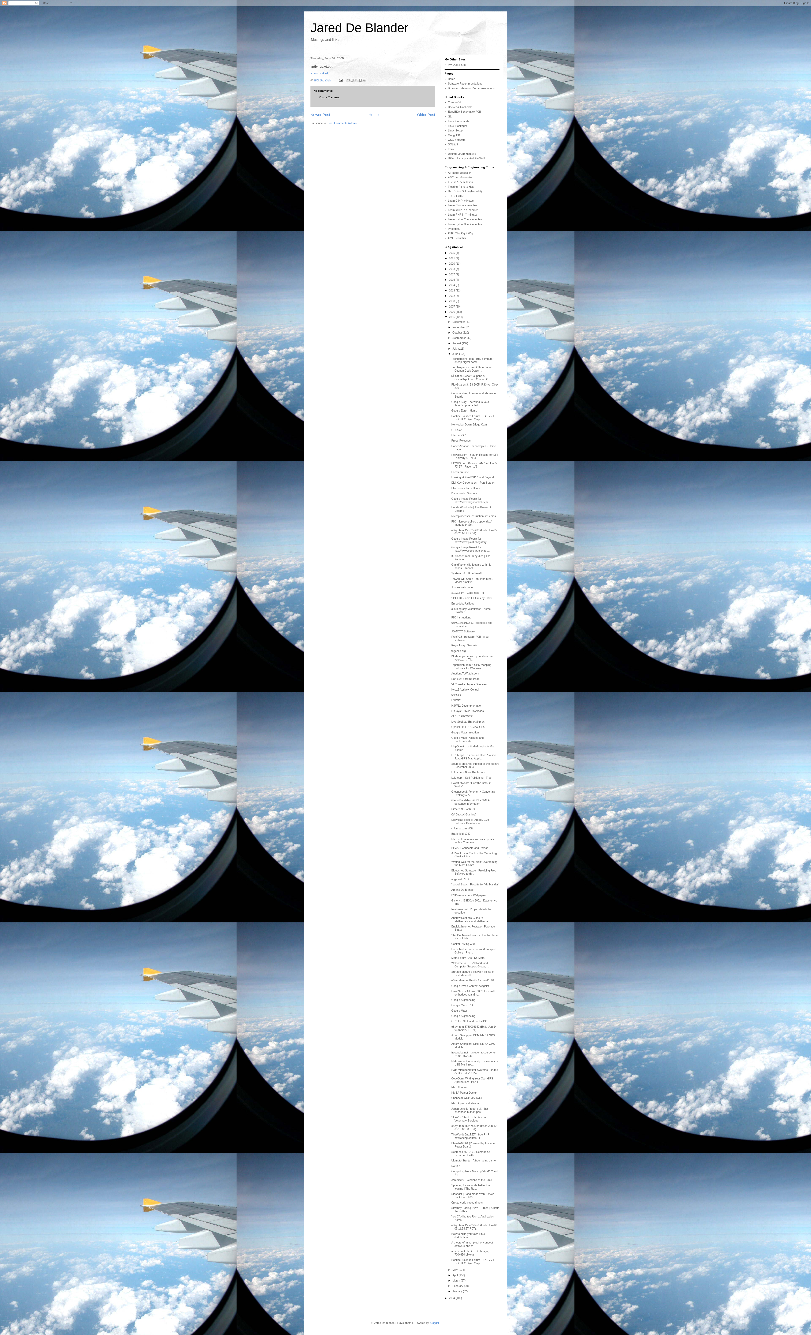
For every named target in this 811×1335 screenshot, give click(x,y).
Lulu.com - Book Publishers (468, 772)
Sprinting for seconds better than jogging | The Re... (471, 1187)
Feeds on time (460, 472)
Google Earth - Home (464, 410)
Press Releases (461, 440)
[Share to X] (356, 80)
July (455, 348)
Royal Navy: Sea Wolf (464, 645)
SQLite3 (453, 144)
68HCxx (456, 694)
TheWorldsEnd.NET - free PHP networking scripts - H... (470, 1136)
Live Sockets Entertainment (468, 721)
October (457, 332)
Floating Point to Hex (461, 186)
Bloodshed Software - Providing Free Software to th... (473, 872)
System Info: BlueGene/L (466, 573)
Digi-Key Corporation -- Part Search (472, 482)
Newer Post (320, 115)
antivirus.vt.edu (319, 73)
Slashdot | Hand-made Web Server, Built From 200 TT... (472, 1195)
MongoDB (454, 135)
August (457, 343)
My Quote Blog (457, 64)
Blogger (434, 1322)
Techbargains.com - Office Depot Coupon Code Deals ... (471, 369)
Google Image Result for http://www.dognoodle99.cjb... (470, 500)
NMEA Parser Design (464, 1092)
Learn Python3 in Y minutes (465, 224)
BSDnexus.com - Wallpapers (469, 895)
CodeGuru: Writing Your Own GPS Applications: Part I (472, 1080)
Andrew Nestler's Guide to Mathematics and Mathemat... (471, 919)
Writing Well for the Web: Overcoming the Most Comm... (474, 863)
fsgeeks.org (458, 650)
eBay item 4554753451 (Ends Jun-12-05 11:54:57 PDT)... (474, 1227)
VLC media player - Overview (469, 684)
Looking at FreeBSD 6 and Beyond (472, 477)
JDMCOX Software (463, 631)
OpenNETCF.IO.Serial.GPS (468, 727)
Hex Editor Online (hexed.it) (465, 191)
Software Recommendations (465, 83)
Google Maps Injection (465, 732)
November (459, 327)
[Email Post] (340, 80)
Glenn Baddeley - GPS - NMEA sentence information (470, 802)
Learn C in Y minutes (461, 200)
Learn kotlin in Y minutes (463, 210)
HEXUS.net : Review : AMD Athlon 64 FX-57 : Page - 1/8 (474, 465)
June (455, 354)
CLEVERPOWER (462, 716)
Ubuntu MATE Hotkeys (462, 153)
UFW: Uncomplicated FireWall (466, 158)
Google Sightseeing (463, 999)
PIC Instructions (461, 617)
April (455, 1275)
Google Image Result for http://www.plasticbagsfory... (470, 540)
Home (374, 115)
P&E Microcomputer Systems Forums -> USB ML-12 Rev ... (474, 1071)
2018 (452, 269)
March (456, 1280)
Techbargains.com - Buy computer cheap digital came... (472, 360)
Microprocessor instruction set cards (473, 516)
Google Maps (459, 1010)
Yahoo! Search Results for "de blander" (475, 884)
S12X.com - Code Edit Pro (467, 592)
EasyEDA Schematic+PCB (464, 111)
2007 (452, 306)
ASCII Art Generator (460, 177)
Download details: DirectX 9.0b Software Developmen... (470, 821)
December (459, 321)
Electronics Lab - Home (465, 488)
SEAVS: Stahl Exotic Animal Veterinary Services (468, 1119)
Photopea (454, 228)
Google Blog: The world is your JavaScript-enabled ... (470, 403)
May (455, 1269)
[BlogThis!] (352, 80)
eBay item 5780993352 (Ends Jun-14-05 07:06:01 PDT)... (474, 1028)
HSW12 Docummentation (466, 705)
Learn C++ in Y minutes (462, 205)
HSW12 (456, 700)
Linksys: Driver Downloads (467, 711)
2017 (452, 274)
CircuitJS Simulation (460, 182)
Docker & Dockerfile (460, 107)
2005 (452, 317)
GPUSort (456, 430)
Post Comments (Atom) (342, 123)
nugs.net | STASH (462, 879)
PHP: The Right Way (461, 233)
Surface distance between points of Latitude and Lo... (472, 973)
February (458, 1285)
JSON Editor (455, 196)
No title (455, 1166)
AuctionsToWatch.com (465, 673)
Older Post (426, 115)
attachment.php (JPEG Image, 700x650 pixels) (470, 1253)
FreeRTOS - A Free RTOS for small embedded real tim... (473, 993)
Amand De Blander (462, 889)
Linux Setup (455, 130)
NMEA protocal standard (466, 1103)
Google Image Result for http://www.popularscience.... (470, 549)
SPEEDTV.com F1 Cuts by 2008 (471, 598)
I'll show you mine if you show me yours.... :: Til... (472, 658)
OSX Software (456, 139)
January (457, 1291)
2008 (452, 301)
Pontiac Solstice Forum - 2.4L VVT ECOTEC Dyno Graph (472, 417)
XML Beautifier (457, 238)
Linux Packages (458, 125)
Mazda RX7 (458, 435)
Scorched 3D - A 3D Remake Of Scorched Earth (470, 1153)
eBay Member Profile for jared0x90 (472, 980)
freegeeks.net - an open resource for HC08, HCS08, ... (473, 1054)
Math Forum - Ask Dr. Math (467, 957)
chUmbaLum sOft (462, 828)
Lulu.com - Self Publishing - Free (471, 777)
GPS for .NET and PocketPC (469, 1021)
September (459, 337)
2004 (452, 1298)
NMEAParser (459, 1087)
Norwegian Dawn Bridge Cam (469, 424)
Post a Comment (329, 97)
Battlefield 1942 (460, 833)
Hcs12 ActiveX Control (465, 689)
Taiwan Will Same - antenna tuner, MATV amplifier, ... (472, 580)
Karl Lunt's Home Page (465, 678)
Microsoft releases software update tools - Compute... (472, 841)
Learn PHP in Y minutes (463, 214)
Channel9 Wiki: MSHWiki (466, 1098)
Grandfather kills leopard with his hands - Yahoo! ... (471, 566)
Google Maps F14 (462, 1005)
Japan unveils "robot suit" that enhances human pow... (469, 1110)
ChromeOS (454, 102)
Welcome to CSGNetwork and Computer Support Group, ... (470, 965)
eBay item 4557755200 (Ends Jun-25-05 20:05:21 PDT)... (474, 532)
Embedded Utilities (462, 603)
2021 (452, 258)
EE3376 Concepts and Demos (469, 847)
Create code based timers (467, 1202)
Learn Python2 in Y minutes (465, 219)
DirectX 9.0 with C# (463, 809)
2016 (452, 279)
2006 (452, 311)
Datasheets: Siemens (464, 493)
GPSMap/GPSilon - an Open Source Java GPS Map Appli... (473, 757)
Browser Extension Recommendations (471, 88)
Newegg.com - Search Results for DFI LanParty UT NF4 (474, 456)
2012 (452, 295)
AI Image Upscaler (459, 172)
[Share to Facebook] (360, 80)
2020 (452, 263)
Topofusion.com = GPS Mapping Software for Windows (471, 666)
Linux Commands (458, 121)
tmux (451, 149)
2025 (452, 252)
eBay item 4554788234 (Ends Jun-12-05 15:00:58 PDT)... (474, 1127)
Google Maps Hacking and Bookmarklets (467, 739)
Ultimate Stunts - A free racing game (473, 1160)
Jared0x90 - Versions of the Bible (471, 1180)
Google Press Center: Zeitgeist (470, 986)
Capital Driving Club (463, 943)
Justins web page (462, 587)
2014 (452, 285)
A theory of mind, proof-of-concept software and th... (472, 1244)
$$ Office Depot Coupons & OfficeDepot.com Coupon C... (471, 377)
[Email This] (348, 80)
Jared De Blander (359, 28)
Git (450, 116)
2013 (452, 290)
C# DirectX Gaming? (463, 814)
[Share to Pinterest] (364, 80)
